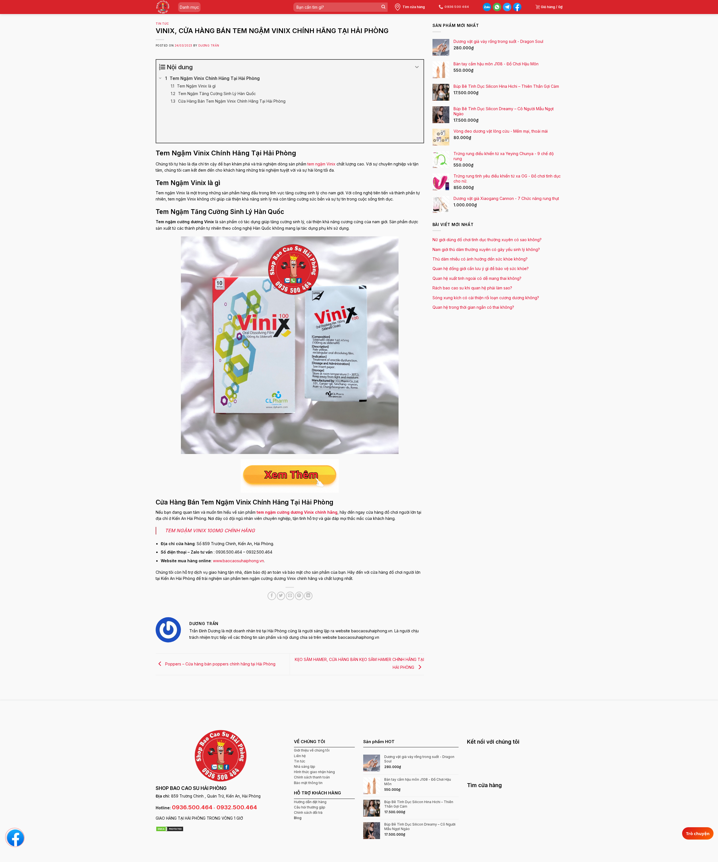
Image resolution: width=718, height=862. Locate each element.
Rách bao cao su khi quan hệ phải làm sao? (472, 287)
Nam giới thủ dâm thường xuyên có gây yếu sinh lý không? (486, 249)
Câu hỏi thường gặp (309, 807)
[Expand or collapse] (417, 67)
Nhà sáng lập (304, 766)
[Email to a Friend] (290, 596)
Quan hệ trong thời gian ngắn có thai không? (473, 307)
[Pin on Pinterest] (299, 596)
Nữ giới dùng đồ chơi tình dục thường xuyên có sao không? (487, 239)
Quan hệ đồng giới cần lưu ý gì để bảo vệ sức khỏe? (480, 268)
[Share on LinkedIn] (308, 596)
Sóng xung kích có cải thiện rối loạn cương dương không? (485, 297)
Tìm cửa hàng (413, 7)
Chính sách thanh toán (312, 777)
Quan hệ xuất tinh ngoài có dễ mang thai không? (476, 278)
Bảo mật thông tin (308, 783)
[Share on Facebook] (272, 596)
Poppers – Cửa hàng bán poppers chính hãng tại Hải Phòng (219, 664)
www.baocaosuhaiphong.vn (238, 560)
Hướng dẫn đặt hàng (310, 802)
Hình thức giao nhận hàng (314, 772)
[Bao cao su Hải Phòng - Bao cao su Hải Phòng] (163, 7)
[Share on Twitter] (281, 596)
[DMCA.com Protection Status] (170, 829)
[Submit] (383, 7)
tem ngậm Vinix (321, 164)
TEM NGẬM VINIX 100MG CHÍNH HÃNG (210, 530)
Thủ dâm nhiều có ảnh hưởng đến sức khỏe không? (480, 259)
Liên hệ (300, 756)
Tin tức (162, 23)
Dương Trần (208, 45)
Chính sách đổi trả (308, 812)
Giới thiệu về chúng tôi (312, 750)
